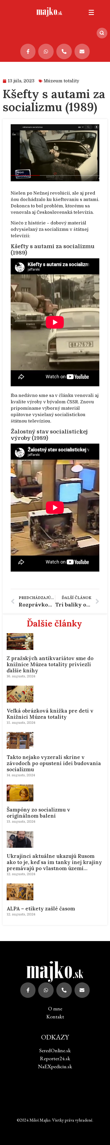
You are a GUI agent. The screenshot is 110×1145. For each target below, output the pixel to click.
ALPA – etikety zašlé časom (41, 908)
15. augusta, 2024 (21, 723)
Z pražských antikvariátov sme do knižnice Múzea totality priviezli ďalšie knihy (50, 664)
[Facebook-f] (28, 51)
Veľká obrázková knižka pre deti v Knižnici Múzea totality (50, 714)
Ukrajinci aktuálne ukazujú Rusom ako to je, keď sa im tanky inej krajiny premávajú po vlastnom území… (54, 862)
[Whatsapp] (46, 51)
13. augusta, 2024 (21, 821)
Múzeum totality (61, 81)
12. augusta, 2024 (21, 874)
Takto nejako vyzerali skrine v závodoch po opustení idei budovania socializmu (54, 763)
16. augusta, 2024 (21, 676)
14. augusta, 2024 (21, 775)
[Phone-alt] (64, 51)
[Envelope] (82, 51)
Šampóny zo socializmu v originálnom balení (38, 812)
